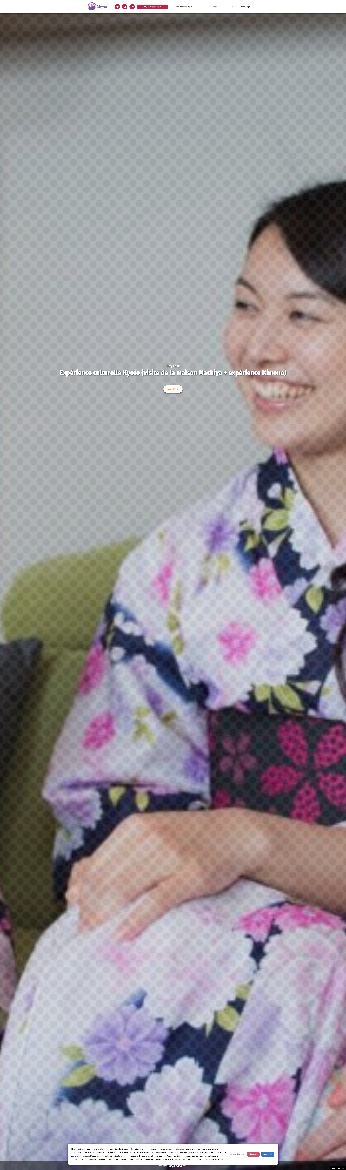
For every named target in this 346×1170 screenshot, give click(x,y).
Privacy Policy (114, 1152)
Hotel (214, 7)
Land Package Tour (183, 7)
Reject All (253, 1154)
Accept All (267, 1154)
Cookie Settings (338, 1168)
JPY (132, 7)
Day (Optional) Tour (152, 7)
